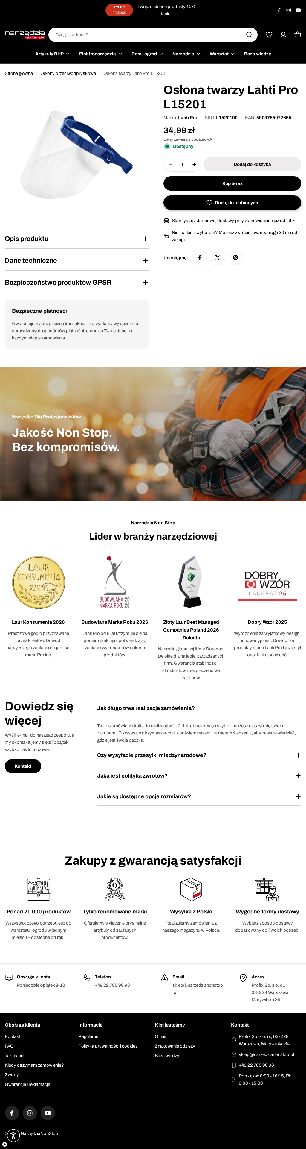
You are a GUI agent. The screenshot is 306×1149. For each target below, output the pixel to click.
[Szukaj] (249, 34)
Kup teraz (232, 183)
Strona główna (19, 73)
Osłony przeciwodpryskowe (68, 73)
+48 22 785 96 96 (112, 985)
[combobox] (153, 35)
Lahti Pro (187, 117)
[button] (232, 202)
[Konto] (283, 34)
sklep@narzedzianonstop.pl (266, 1054)
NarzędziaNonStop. (40, 1133)
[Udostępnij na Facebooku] (200, 258)
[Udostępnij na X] (218, 258)
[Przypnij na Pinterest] (236, 258)
